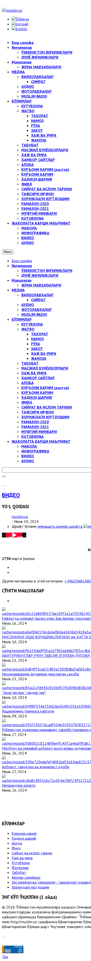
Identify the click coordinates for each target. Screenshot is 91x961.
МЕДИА (18, 290)
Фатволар (20, 867)
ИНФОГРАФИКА (35, 451)
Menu (8, 252)
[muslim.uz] (12, 10)
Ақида (17, 843)
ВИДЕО (27, 456)
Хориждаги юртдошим (30, 887)
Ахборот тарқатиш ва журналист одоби (35, 766)
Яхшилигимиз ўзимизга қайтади (28, 711)
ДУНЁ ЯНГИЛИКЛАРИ (39, 275)
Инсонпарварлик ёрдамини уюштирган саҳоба (40, 674)
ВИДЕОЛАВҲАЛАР (37, 294)
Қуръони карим (24, 833)
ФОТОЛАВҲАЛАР (36, 309)
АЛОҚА (27, 382)
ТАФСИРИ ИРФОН (37, 412)
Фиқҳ (16, 848)
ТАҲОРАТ (39, 333)
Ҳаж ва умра (22, 857)
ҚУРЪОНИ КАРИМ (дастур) (45, 387)
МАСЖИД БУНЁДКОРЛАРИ (44, 368)
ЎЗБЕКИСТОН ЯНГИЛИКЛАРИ (46, 270)
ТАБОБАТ (30, 363)
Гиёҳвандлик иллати (18, 785)
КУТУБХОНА (32, 324)
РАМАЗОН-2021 (35, 426)
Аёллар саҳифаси (26, 877)
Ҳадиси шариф (24, 838)
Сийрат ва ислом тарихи (32, 852)
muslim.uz (20, 516)
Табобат (19, 872)
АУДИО (27, 304)
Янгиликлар (22, 265)
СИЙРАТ (38, 299)
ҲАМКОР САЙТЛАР (38, 377)
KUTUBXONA (32, 436)
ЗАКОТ (37, 348)
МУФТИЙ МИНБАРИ (39, 431)
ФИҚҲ (26, 402)
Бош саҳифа (22, 260)
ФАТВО (27, 329)
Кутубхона (21, 862)
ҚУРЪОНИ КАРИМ (37, 392)
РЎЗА (35, 343)
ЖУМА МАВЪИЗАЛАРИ (41, 285)
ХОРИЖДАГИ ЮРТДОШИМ (45, 416)
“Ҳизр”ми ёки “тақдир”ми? (24, 692)
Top (5, 956)
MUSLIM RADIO (34, 314)
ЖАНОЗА (38, 358)
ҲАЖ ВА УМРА (43, 353)
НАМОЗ (37, 338)
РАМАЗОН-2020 (35, 421)
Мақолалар (22, 280)
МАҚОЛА (29, 446)
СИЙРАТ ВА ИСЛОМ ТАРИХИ (46, 407)
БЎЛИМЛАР (22, 319)
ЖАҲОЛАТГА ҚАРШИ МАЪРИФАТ (41, 441)
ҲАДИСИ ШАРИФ (36, 397)
